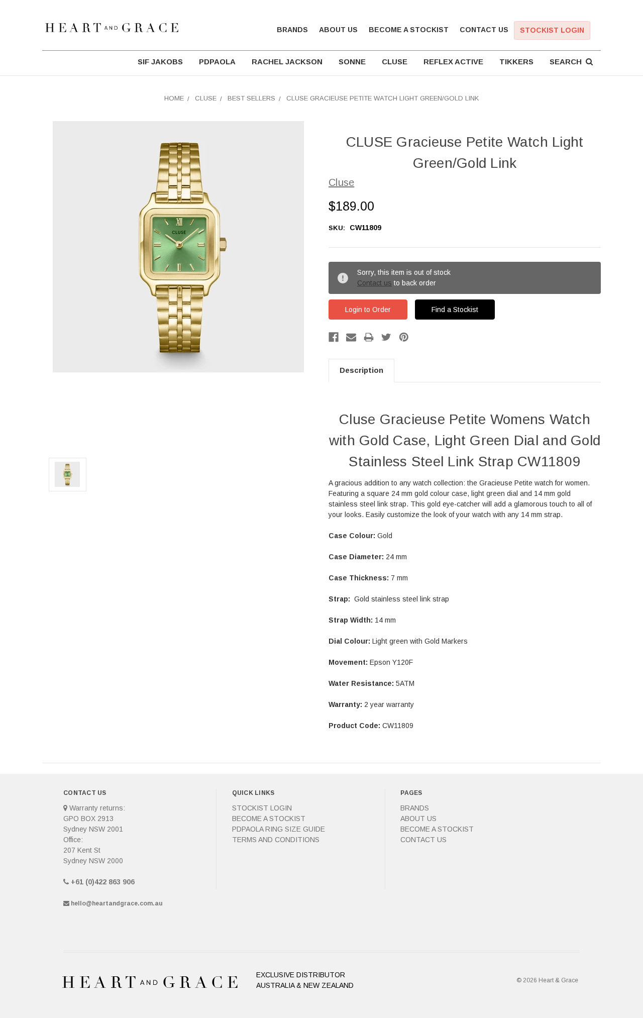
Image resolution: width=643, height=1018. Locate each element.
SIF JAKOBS (160, 61)
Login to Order (368, 310)
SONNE (352, 61)
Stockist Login (552, 30)
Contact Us (484, 30)
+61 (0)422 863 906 (103, 882)
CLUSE (394, 61)
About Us (338, 30)
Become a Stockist (409, 30)
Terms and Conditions (275, 840)
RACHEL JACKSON (287, 61)
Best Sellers (251, 98)
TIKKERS (516, 61)
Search (568, 61)
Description (361, 370)
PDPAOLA (217, 61)
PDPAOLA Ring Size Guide (278, 829)
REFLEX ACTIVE (453, 61)
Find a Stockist (455, 310)
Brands (292, 30)
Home (174, 98)
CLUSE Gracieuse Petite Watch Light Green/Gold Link (382, 98)
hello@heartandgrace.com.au (117, 903)
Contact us (374, 283)
